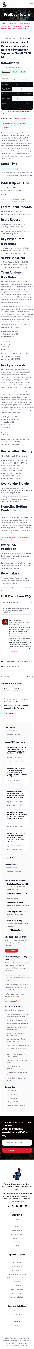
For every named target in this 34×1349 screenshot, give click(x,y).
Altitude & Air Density (8, 123)
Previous (6, 676)
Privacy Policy (17, 1310)
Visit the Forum (11, 950)
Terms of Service (17, 1314)
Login (17, 1325)
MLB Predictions (11, 699)
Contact (17, 1246)
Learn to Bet (17, 1238)
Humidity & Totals (20, 118)
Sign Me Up (9, 1150)
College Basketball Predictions (17, 1278)
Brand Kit (17, 1242)
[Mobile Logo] (4, 4)
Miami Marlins (16, 111)
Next (28, 676)
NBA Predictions (17, 1263)
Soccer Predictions (17, 1282)
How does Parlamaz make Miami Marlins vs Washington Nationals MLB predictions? (16, 610)
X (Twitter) (13, 652)
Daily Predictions (17, 1230)
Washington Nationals (24, 661)
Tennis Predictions (17, 1289)
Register (17, 1322)
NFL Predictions (17, 1259)
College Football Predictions (17, 1274)
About (17, 1226)
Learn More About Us (11, 1001)
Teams (17, 1223)
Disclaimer (17, 1318)
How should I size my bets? (11, 602)
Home (17, 1219)
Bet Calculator (22, 123)
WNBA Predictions (17, 1297)
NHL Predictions (17, 1270)
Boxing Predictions (17, 1293)
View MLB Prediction (12, 714)
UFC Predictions (17, 1286)
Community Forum (17, 1234)
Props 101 (5, 128)
